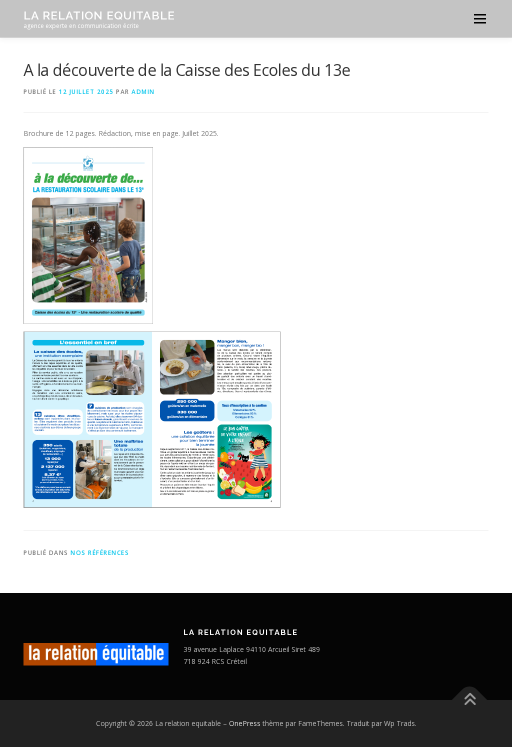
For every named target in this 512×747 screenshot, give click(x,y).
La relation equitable (99, 15)
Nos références (99, 552)
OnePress (244, 723)
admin (143, 92)
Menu (479, 19)
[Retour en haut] (470, 700)
